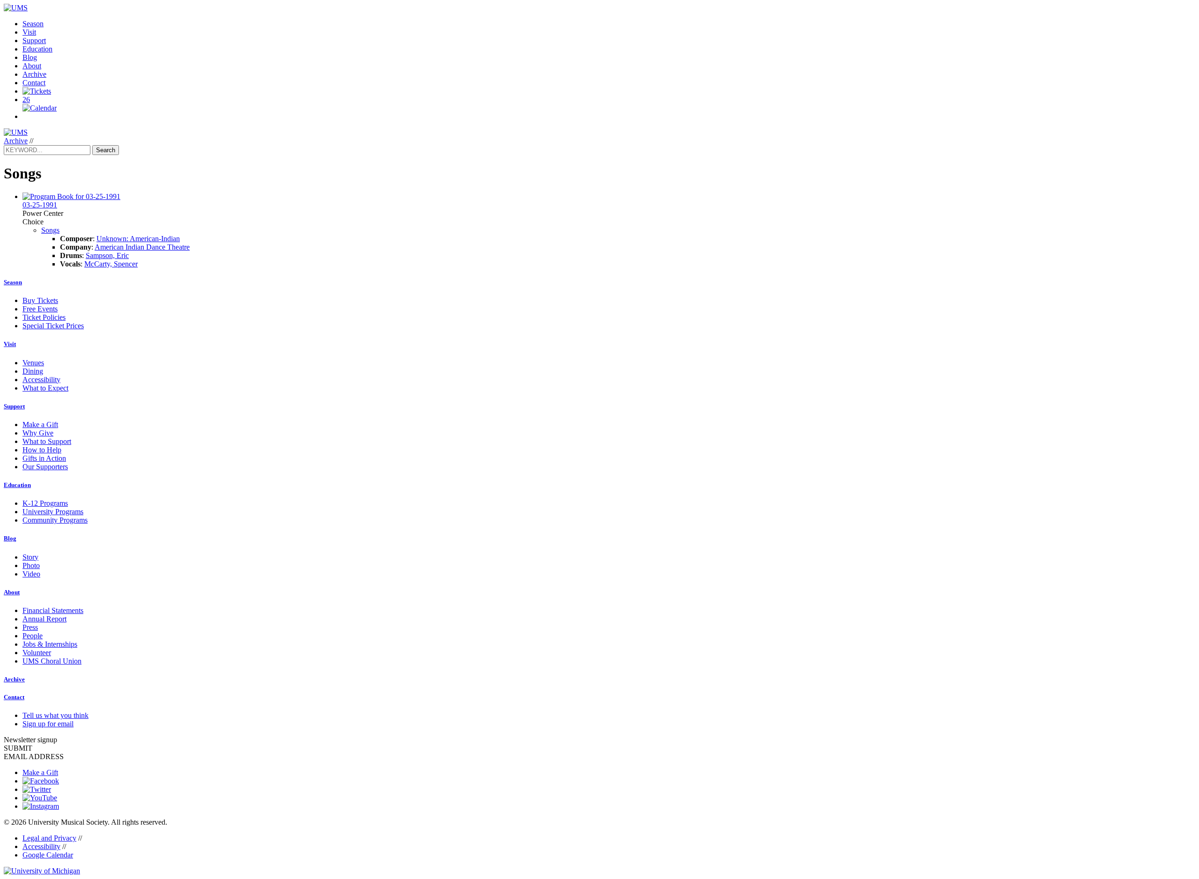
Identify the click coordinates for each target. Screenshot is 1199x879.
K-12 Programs (45, 503)
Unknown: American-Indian (138, 239)
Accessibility (41, 380)
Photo (31, 565)
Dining (32, 371)
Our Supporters (45, 467)
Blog (29, 57)
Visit (29, 32)
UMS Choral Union (51, 661)
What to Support (46, 441)
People (32, 636)
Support (34, 40)
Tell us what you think (55, 715)
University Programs (52, 512)
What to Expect (45, 388)
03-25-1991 (39, 205)
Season (33, 24)
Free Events (40, 309)
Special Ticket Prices (53, 326)
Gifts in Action (44, 458)
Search (105, 150)
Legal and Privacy (49, 838)
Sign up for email (48, 724)
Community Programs (55, 520)
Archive (34, 74)
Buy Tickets (40, 300)
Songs (50, 230)
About (31, 66)
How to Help (41, 450)
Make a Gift (40, 424)
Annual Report (44, 619)
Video (31, 574)
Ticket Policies (44, 317)
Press (30, 627)
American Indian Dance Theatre (142, 247)
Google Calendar (47, 855)
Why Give (37, 433)
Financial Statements (52, 610)
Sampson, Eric (107, 255)
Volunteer (36, 653)
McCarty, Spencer (111, 264)
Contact (33, 83)
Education (37, 49)
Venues (33, 363)
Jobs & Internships (49, 644)
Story (30, 557)
